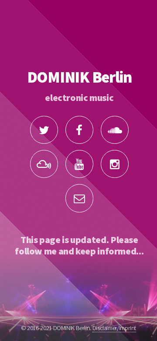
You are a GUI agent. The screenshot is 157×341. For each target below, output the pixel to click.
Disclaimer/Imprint (114, 328)
